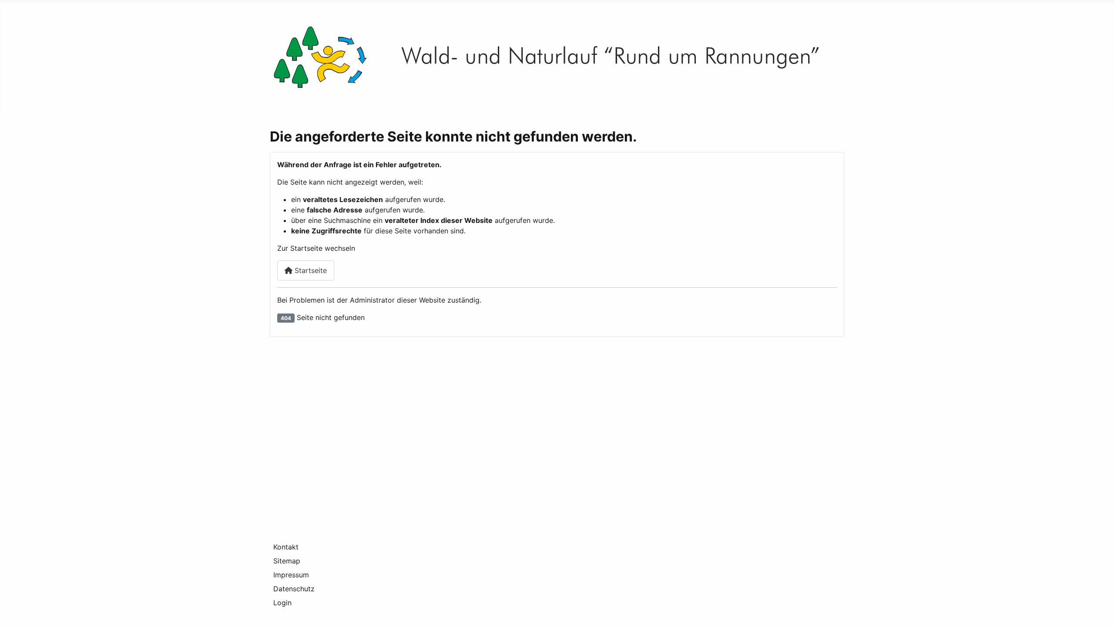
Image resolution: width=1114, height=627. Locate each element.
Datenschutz (294, 588)
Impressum (291, 574)
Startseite (309, 270)
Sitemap (286, 560)
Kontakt (286, 547)
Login (282, 602)
